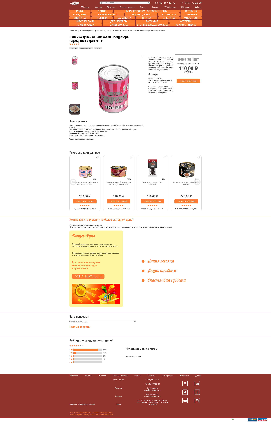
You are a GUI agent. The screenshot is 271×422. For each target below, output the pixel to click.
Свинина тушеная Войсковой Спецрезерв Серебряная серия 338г (139, 31)
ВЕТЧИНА (191, 11)
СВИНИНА (80, 17)
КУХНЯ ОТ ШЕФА (185, 24)
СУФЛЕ (102, 11)
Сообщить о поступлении (188, 81)
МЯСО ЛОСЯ (191, 17)
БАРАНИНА (124, 17)
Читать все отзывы (133, 356)
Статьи (118, 404)
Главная (73, 31)
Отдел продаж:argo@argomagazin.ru (152, 389)
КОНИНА (102, 17)
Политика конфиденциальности (82, 404)
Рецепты (118, 388)
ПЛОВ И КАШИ (85, 24)
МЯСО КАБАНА (85, 21)
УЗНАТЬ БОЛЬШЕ (88, 276)
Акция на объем (161, 270)
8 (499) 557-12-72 (165, 2)
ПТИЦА (146, 17)
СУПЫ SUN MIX (119, 24)
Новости (118, 396)
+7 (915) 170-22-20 (191, 2)
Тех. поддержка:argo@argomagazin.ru (152, 395)
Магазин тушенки (87, 31)
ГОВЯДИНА (80, 14)
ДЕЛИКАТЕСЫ (118, 21)
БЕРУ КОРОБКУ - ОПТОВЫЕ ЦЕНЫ (146, 11)
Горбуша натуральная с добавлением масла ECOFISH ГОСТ (85, 183)
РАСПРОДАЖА (141, 14)
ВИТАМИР (152, 21)
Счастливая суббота (166, 280)
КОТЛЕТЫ (185, 21)
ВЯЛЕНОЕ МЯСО (107, 14)
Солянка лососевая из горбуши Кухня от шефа (186, 183)
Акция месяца (160, 261)
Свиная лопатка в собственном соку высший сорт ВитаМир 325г (118, 183)
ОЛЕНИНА (169, 17)
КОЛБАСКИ (169, 14)
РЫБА (80, 11)
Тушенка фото (118, 380)
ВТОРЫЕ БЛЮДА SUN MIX (152, 24)
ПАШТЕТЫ (191, 14)
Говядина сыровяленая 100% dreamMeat (152, 183)
